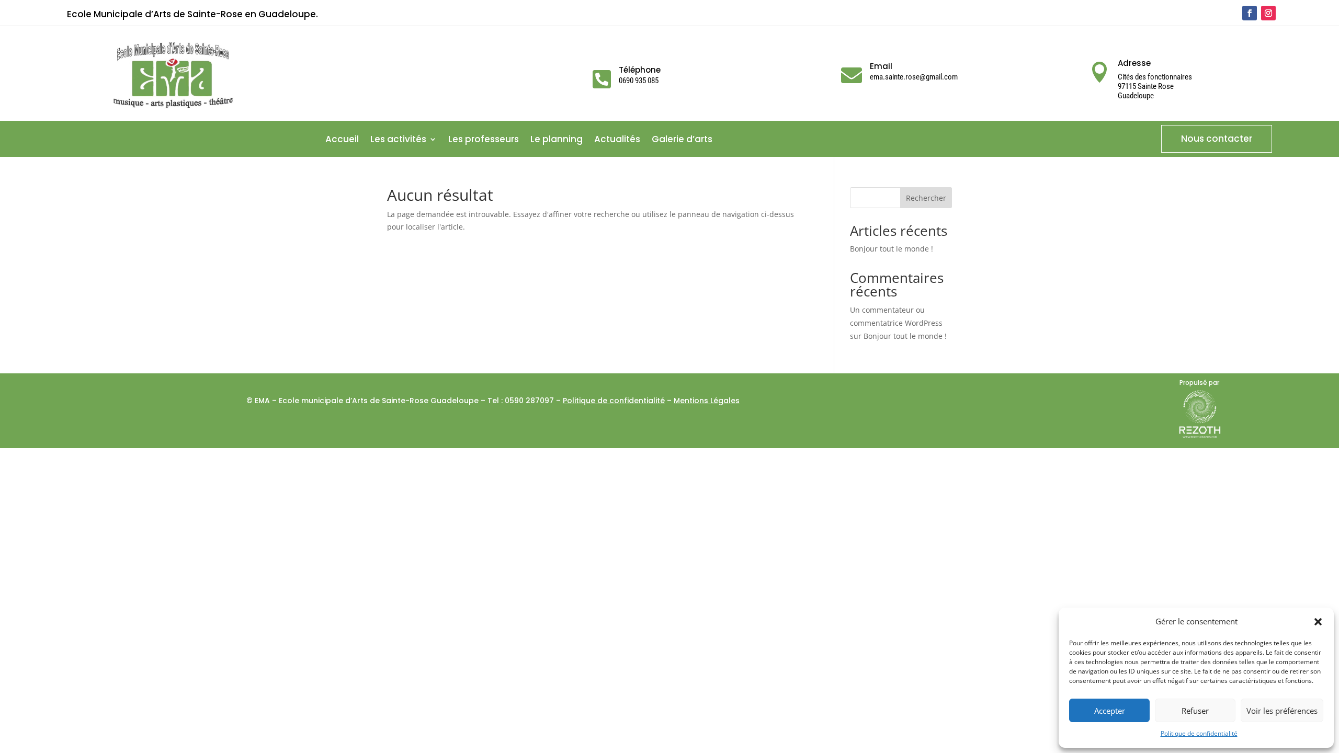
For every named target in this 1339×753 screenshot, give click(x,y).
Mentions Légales (707, 400)
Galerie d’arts (682, 140)
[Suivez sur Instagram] (1268, 13)
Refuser (1195, 710)
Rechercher (926, 198)
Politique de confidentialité (1199, 733)
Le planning (556, 140)
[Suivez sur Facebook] (1249, 13)
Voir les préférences (1282, 710)
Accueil (342, 140)
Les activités (398, 140)
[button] (1318, 622)
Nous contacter (1216, 138)
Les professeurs (483, 140)
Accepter (1109, 710)
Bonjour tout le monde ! (891, 249)
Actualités (617, 140)
